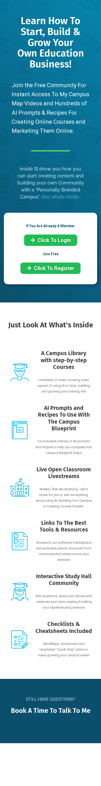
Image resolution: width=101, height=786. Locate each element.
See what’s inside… (61, 196)
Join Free (50, 254)
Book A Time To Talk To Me (50, 711)
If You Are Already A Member (50, 226)
